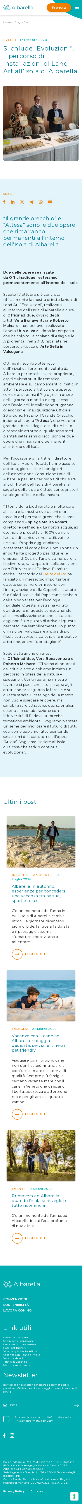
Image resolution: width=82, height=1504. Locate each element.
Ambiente (42, 875)
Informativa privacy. (40, 1420)
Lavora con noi (18, 1310)
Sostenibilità (16, 1305)
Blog (17, 22)
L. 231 (64, 1482)
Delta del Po (54, 574)
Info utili (21, 875)
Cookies (36, 1491)
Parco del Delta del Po (17, 1337)
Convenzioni (15, 1299)
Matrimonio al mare (16, 1365)
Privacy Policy (13, 1491)
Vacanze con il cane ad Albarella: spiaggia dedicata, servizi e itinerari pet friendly (39, 1043)
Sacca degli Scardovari (18, 1341)
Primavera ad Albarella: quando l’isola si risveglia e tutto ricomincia (40, 1201)
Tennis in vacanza (15, 1361)
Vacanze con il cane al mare (21, 1354)
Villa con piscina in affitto (20, 1351)
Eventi (28, 22)
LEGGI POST (35, 954)
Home (7, 22)
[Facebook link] (4, 1435)
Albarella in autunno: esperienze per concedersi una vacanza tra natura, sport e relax (39, 893)
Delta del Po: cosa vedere (19, 1344)
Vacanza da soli (13, 1358)
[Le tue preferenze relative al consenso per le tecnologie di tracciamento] (74, 1496)
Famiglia (20, 1029)
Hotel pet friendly (14, 1347)
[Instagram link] (12, 1435)
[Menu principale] (77, 8)
